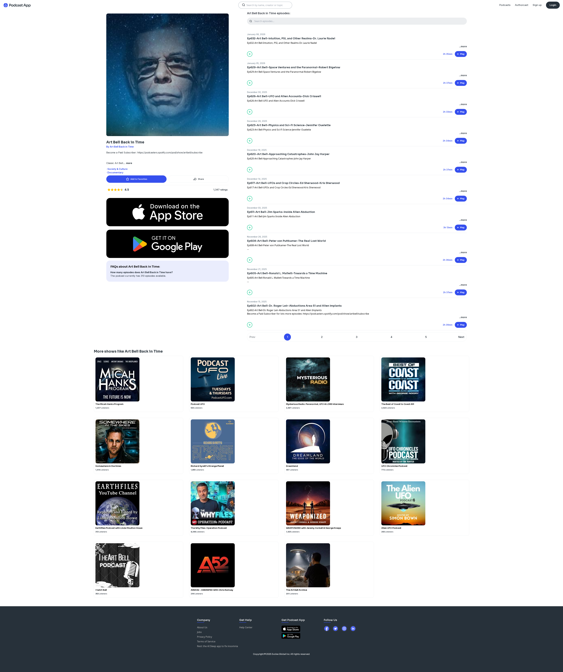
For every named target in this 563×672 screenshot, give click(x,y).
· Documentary (114, 172)
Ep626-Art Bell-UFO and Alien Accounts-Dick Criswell (284, 96)
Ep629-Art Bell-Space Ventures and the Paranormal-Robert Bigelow (293, 67)
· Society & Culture (117, 168)
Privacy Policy (204, 636)
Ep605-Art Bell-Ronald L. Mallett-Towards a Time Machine (287, 273)
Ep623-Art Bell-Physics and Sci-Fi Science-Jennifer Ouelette (289, 125)
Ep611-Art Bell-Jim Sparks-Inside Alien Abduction (281, 212)
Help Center (245, 627)
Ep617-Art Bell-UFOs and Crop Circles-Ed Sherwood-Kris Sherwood (293, 183)
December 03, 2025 (257, 208)
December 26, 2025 (257, 121)
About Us (202, 627)
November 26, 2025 (257, 236)
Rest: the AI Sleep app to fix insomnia (217, 646)
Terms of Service (206, 641)
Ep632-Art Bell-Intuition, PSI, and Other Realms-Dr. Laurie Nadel (291, 38)
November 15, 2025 (257, 301)
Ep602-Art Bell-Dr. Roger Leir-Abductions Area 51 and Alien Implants (294, 305)
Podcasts (505, 5)
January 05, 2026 (256, 63)
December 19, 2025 (257, 150)
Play (462, 54)
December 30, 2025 (257, 92)
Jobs (199, 632)
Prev (252, 336)
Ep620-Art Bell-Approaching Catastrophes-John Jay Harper (288, 154)
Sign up (537, 5)
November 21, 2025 (257, 269)
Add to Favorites (138, 179)
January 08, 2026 (256, 34)
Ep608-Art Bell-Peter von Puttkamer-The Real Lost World (286, 240)
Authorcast (521, 5)
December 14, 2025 (257, 179)
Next (461, 336)
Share (201, 179)
